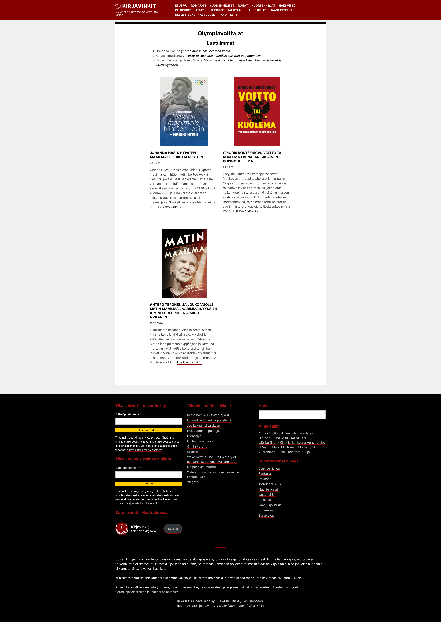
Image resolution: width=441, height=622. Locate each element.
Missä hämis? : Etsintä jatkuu (208, 415)
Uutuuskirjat (255, 10)
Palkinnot (183, 10)
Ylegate (192, 482)
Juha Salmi (281, 438)
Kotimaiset (266, 510)
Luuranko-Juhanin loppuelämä (209, 420)
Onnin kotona (197, 446)
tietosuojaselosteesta (130, 592)
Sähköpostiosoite (128, 414)
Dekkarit (265, 479)
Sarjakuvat (266, 515)
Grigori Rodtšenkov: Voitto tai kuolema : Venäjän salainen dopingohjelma (253, 157)
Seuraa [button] (173, 528)
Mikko (302, 447)
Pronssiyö (194, 436)
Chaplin (192, 452)
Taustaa (234, 10)
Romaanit (198, 5)
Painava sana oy (203, 601)
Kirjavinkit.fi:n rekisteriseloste (144, 450)
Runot (243, 5)
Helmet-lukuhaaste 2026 (195, 15)
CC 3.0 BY (255, 606)
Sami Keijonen (252, 601)
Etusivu (181, 5)
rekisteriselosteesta (164, 592)
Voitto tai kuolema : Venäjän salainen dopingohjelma (224, 55)
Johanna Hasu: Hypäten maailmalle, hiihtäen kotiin (176, 155)
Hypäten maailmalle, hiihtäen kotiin (204, 51)
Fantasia (265, 473)
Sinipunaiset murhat (201, 467)
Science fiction (269, 468)
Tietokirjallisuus (270, 484)
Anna (262, 433)
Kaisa (295, 438)
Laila (291, 442)
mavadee (209, 606)
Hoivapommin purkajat (203, 431)
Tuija (306, 452)
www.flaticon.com (232, 606)
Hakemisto (287, 5)
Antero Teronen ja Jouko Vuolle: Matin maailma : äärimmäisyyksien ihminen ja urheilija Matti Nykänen (183, 311)
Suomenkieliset (222, 5)
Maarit (265, 447)
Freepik (192, 606)
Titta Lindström (289, 452)
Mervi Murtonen (284, 447)
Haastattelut (281, 10)
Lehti (234, 15)
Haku (223, 15)
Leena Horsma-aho (311, 442)
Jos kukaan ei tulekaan (203, 425)
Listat (199, 10)
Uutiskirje (216, 10)
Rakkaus (265, 500)
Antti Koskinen (279, 433)
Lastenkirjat (267, 494)
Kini (282, 442)
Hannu (297, 433)
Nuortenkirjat (263, 5)
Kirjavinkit (139, 6)
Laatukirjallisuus (270, 505)
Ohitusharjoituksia (200, 441)
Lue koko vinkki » (169, 207)
